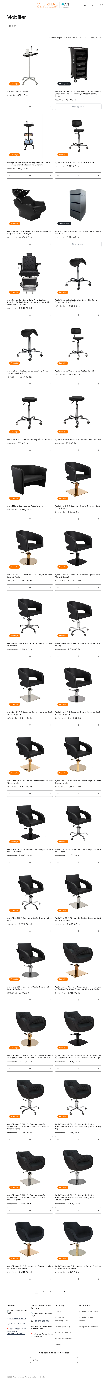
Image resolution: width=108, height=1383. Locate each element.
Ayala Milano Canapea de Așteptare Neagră (27, 506)
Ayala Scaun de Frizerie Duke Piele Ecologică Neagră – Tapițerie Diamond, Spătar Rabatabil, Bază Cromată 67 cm (28, 302)
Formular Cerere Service (86, 1319)
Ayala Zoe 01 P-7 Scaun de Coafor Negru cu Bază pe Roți (77, 644)
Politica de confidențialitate (61, 1319)
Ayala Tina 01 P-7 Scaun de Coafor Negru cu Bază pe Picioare (78, 850)
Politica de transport (63, 1338)
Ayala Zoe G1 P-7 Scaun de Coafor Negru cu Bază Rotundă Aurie (29, 576)
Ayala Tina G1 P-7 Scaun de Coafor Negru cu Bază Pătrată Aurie (30, 782)
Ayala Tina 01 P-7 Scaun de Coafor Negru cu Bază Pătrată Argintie (78, 919)
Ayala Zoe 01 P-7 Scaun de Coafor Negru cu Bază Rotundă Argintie (77, 713)
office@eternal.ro (17, 1318)
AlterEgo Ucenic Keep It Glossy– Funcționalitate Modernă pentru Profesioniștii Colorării (29, 163)
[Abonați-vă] (75, 1360)
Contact (58, 1344)
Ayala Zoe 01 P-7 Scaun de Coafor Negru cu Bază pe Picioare (29, 644)
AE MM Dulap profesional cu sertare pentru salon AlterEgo (78, 232)
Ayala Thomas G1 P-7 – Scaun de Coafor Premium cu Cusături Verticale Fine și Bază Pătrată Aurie (78, 988)
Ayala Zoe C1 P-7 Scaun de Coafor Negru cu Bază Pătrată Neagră (77, 576)
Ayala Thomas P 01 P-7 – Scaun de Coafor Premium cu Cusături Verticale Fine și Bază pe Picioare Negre (28, 1126)
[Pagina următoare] (72, 1291)
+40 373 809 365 (41, 1321)
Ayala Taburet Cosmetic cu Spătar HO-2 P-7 (75, 371)
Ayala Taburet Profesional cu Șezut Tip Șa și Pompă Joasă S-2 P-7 (27, 372)
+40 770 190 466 (17, 1323)
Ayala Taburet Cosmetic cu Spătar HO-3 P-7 (75, 162)
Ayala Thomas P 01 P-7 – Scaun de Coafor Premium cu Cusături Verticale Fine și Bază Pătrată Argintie (26, 1197)
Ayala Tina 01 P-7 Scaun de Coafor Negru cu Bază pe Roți (30, 919)
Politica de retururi (63, 1332)
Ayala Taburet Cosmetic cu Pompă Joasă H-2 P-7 (78, 439)
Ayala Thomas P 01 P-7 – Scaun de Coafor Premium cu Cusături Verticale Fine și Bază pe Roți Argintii (78, 1126)
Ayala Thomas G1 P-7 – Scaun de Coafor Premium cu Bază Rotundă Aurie (78, 1267)
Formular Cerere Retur (88, 1311)
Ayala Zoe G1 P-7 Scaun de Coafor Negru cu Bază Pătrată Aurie (77, 507)
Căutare (58, 1311)
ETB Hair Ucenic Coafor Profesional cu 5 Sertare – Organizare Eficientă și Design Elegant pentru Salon (78, 93)
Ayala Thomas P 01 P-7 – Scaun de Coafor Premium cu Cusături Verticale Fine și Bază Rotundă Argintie (74, 1197)
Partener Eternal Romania (22, 1377)
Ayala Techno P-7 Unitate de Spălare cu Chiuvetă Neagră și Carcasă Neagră (30, 232)
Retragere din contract (88, 1326)
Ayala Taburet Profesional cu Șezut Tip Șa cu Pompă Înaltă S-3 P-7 (76, 301)
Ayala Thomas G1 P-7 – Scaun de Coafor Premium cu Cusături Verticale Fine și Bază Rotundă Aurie (30, 1056)
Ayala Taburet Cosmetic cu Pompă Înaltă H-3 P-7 (30, 439)
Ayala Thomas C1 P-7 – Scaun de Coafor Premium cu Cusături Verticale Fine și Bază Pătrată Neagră (78, 1056)
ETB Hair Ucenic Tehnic (17, 91)
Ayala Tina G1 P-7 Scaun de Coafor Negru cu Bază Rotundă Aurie (78, 782)
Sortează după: (55, 37)
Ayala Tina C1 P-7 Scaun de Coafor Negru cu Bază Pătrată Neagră (30, 850)
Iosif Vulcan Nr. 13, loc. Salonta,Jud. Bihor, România (16, 1331)
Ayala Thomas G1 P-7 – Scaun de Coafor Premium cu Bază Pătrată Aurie (30, 1267)
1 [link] (36, 1291)
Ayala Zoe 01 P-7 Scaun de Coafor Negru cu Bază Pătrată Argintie (29, 713)
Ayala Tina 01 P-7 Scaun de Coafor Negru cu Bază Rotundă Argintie (30, 988)
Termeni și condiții (63, 1326)
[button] (5, 5)
